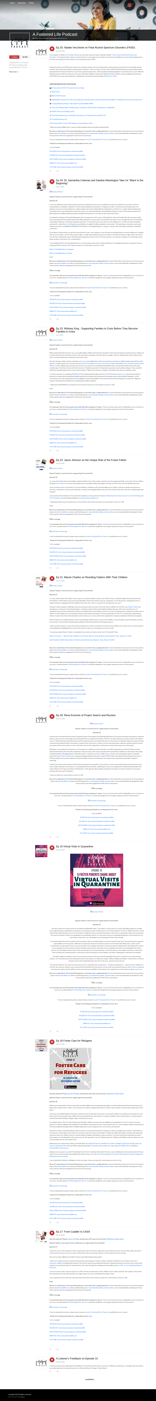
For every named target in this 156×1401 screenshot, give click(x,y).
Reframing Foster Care (113, 496)
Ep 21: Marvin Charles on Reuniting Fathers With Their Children (91, 577)
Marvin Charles (133, 607)
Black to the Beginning (70, 224)
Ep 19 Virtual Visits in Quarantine (74, 846)
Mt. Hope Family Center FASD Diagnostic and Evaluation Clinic (72, 123)
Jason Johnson (61, 483)
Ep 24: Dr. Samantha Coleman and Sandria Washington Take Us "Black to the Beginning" (99, 182)
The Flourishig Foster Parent (76, 278)
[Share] (57, 171)
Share (15, 57)
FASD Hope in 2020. (110, 76)
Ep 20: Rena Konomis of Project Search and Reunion (86, 715)
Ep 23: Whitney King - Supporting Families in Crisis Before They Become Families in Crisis (97, 330)
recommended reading (95, 133)
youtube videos (109, 133)
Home (12, 3)
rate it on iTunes (73, 1094)
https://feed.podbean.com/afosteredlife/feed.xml (51, 38)
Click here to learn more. (115, 1094)
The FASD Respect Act (59, 119)
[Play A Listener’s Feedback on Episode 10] (52, 1359)
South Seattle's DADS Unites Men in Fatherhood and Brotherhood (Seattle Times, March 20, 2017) (82, 640)
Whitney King (78, 374)
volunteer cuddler (55, 1263)
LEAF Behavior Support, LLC (116, 374)
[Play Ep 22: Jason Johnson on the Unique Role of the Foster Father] (52, 461)
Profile (31, 3)
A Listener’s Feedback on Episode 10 (77, 1358)
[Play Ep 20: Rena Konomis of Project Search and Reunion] (52, 716)
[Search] (143, 3)
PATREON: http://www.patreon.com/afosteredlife (66, 151)
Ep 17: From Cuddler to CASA (73, 1231)
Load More (89, 1379)
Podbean (22, 1397)
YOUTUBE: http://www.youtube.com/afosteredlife (67, 167)
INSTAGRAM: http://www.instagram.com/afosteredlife (68, 159)
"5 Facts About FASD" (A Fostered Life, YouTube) (68, 88)
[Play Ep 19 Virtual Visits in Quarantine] (52, 847)
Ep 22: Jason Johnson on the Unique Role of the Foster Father (91, 460)
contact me (138, 969)
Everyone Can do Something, (131, 496)
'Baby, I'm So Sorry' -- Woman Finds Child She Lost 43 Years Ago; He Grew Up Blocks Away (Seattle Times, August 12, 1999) (90, 636)
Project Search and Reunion (65, 756)
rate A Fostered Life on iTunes (97, 139)
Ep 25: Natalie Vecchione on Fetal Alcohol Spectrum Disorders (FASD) (95, 47)
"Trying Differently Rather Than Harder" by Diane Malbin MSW (72, 103)
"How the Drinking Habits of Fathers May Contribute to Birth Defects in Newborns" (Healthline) (83, 107)
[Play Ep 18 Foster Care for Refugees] (52, 1042)
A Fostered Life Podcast (55, 34)
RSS (26, 57)
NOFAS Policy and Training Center (63, 111)
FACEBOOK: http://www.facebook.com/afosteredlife (67, 155)
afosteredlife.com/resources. (59, 1148)
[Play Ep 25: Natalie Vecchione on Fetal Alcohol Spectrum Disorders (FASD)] (52, 48)
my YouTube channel (72, 55)
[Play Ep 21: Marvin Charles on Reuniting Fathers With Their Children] (52, 578)
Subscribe (22, 3)
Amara (107, 754)
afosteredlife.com (63, 133)
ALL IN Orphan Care (56, 498)
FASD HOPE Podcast (59, 96)
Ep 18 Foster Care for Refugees (74, 1040)
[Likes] (50, 171)
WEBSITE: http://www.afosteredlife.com (63, 163)
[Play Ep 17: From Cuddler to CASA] (52, 1233)
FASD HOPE (55, 92)
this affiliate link (123, 1146)
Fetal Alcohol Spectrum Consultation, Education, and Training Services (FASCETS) (79, 115)
